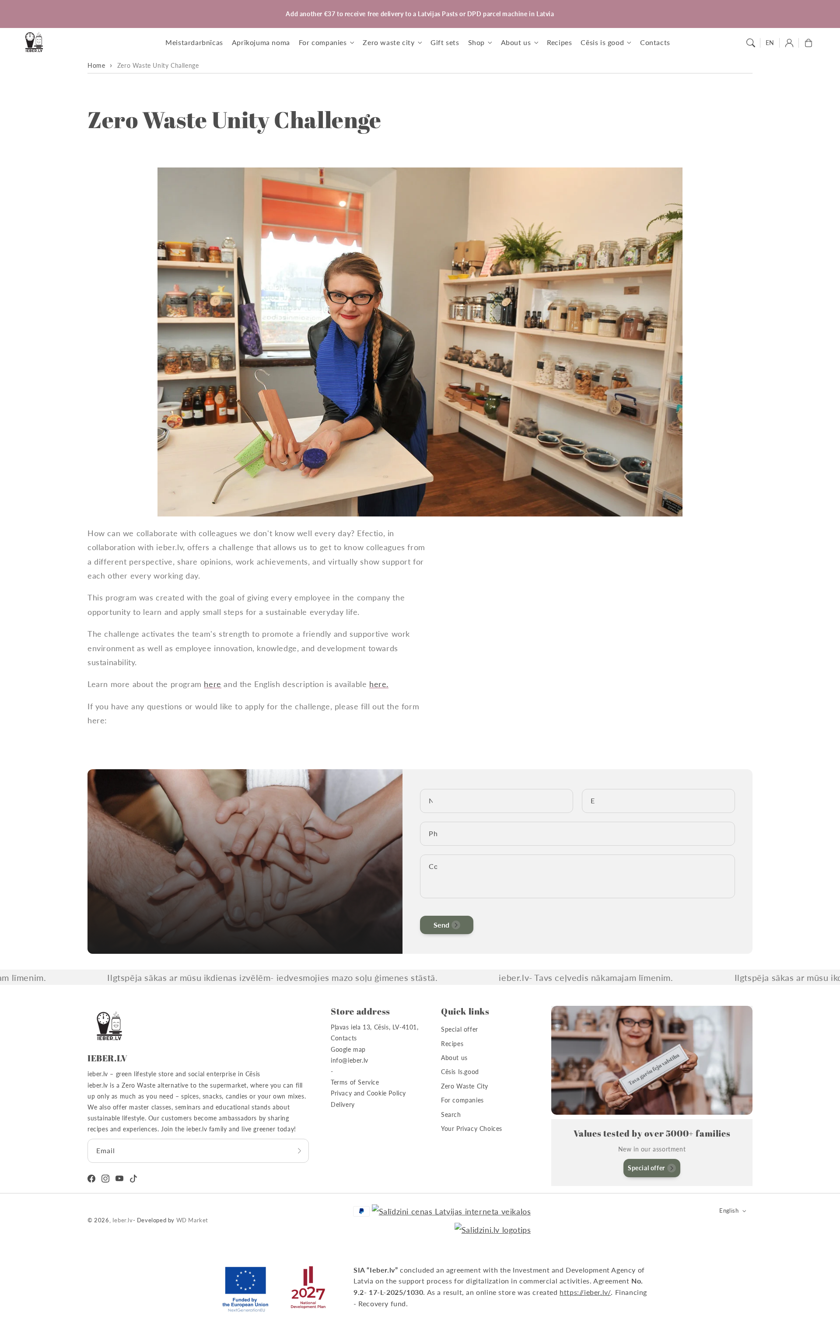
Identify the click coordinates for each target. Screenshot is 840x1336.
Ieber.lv (122, 1220)
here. (378, 684)
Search (451, 1114)
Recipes (452, 1043)
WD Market (192, 1220)
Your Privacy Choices (471, 1128)
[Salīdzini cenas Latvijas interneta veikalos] (451, 1211)
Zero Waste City (464, 1086)
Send (441, 925)
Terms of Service (355, 1082)
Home (96, 65)
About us (454, 1057)
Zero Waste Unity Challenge (158, 65)
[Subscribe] (299, 1150)
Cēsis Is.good (460, 1071)
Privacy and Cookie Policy (368, 1093)
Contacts (344, 1038)
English (728, 1210)
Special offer (459, 1029)
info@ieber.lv (349, 1060)
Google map (348, 1049)
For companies (462, 1100)
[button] (750, 42)
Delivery (343, 1104)
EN (770, 42)
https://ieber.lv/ (585, 1292)
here (212, 684)
